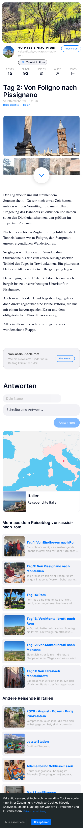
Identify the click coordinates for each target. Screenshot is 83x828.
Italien (33, 495)
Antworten (67, 423)
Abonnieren (71, 48)
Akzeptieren (41, 822)
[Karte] (41, 461)
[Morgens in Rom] (41, 136)
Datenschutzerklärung (34, 811)
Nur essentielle (15, 822)
